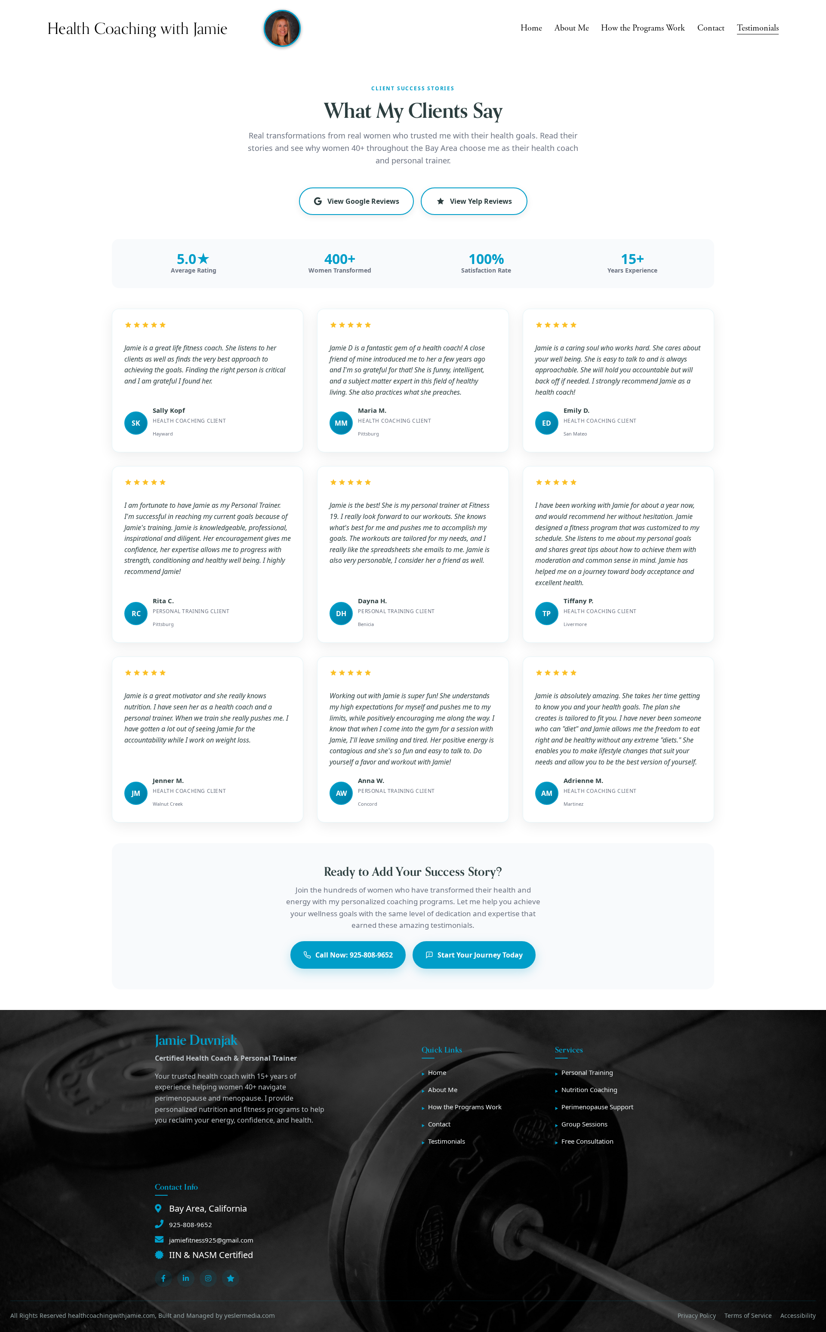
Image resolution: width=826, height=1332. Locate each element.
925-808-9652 (190, 1224)
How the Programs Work (643, 28)
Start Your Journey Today (480, 955)
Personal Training (587, 1072)
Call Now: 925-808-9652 (354, 955)
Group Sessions (584, 1124)
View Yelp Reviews (481, 201)
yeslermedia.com (249, 1315)
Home (531, 28)
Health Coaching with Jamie (137, 28)
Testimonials (758, 28)
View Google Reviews (363, 201)
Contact (710, 28)
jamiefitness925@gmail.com (211, 1240)
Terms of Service (748, 1315)
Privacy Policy (697, 1315)
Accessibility (798, 1315)
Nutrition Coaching (589, 1089)
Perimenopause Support (597, 1106)
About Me (572, 28)
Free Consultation (587, 1141)
